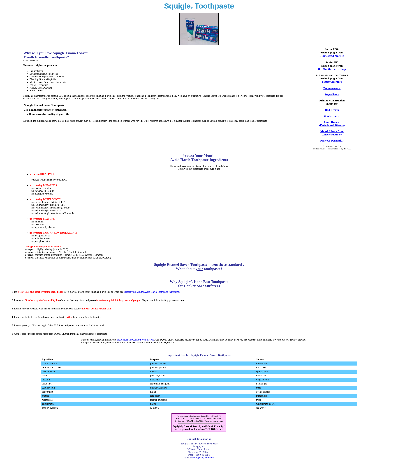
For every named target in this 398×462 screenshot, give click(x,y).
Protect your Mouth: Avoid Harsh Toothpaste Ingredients (152, 291)
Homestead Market (332, 55)
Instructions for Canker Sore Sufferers (135, 339)
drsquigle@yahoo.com (202, 457)
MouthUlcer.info (332, 81)
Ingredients (332, 94)
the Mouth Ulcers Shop (332, 69)
